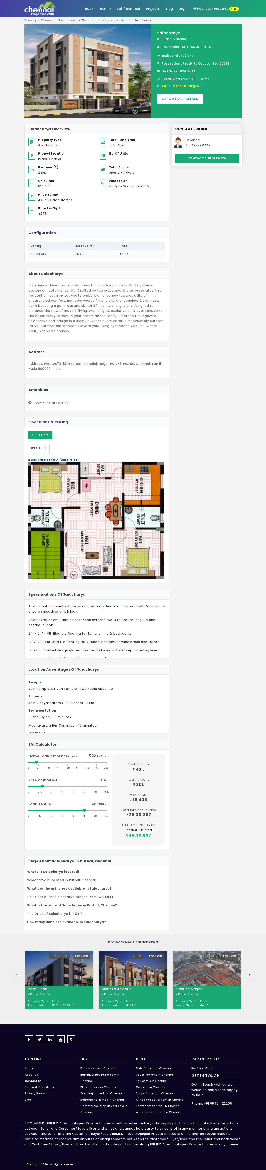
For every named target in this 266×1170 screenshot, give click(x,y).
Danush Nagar (189, 988)
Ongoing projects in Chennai (101, 1093)
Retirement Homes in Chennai (102, 1100)
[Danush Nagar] (207, 980)
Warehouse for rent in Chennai (158, 1112)
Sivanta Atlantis (117, 988)
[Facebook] (29, 1039)
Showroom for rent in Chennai (158, 1106)
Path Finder (38, 988)
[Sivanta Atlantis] (133, 980)
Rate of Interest (43, 780)
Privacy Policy (35, 1093)
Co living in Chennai (150, 1087)
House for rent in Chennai (155, 1075)
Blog (28, 1100)
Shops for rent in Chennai (155, 1093)
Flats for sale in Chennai (98, 1068)
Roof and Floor (201, 1068)
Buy (88, 8)
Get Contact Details (180, 98)
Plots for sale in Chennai (98, 1087)
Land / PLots (184, 1005)
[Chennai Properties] (41, 9)
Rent (104, 8)
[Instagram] (71, 1039)
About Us (31, 1075)
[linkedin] (50, 1039)
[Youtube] (61, 1039)
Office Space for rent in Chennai (160, 1100)
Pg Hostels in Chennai (152, 1081)
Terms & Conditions (39, 1087)
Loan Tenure (39, 804)
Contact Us (33, 1081)
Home (29, 1068)
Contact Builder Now (206, 158)
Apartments (48, 145)
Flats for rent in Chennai (154, 1068)
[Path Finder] (59, 980)
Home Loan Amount (53, 756)
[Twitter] (39, 1039)
